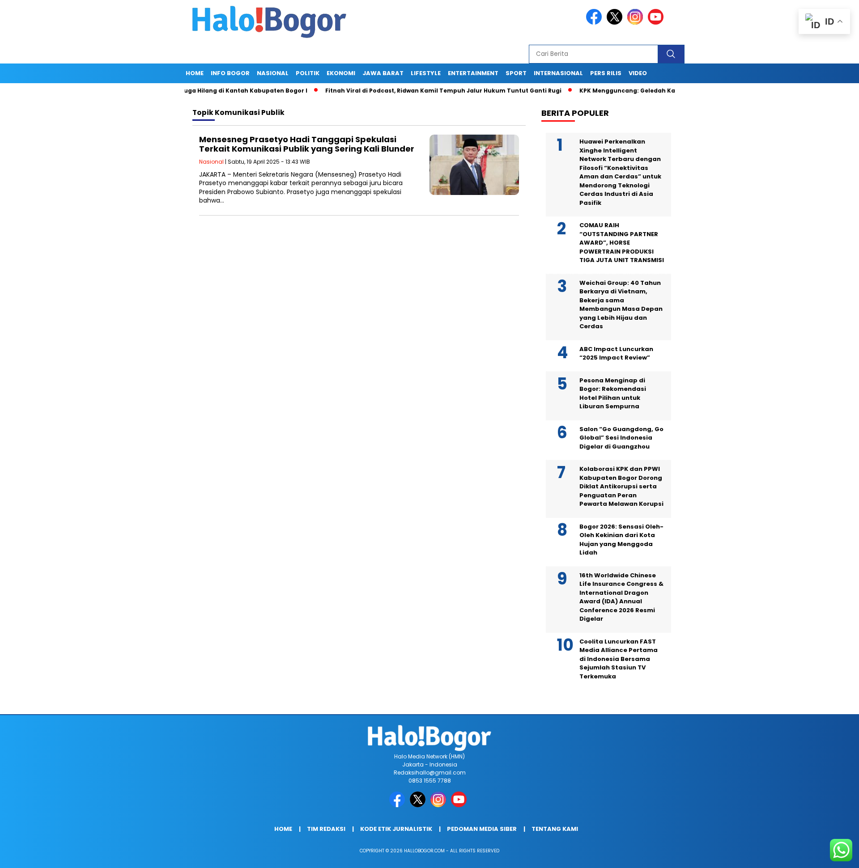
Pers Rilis (605, 73)
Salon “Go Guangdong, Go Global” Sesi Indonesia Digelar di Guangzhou (621, 438)
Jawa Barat (383, 73)
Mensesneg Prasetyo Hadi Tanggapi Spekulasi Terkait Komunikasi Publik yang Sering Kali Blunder (306, 144)
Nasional (273, 73)
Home (195, 73)
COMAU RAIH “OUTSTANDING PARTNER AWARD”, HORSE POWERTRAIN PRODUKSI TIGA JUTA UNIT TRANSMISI (621, 242)
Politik (307, 73)
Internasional (558, 73)
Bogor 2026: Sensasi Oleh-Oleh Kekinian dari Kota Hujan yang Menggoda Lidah (621, 539)
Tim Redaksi (326, 829)
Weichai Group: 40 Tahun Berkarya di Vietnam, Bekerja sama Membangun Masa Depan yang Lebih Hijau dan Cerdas (621, 305)
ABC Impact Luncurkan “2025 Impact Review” (616, 353)
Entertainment (473, 73)
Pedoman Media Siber (482, 829)
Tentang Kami (555, 829)
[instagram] (636, 22)
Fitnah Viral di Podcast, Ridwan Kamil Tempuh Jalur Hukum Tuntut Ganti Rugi (416, 90)
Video (638, 73)
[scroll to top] (826, 854)
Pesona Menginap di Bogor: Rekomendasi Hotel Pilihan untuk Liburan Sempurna (612, 393)
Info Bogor (230, 73)
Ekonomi (341, 73)
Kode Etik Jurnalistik (396, 829)
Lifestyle (426, 73)
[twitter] (616, 22)
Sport (516, 73)
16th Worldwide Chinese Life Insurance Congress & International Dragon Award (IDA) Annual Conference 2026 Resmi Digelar (621, 597)
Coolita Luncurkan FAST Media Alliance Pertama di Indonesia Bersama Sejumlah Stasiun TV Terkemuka (618, 659)
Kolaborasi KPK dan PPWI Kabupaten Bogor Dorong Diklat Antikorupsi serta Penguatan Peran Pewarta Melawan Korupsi (621, 486)
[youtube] (657, 22)
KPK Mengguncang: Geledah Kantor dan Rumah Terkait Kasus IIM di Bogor (665, 90)
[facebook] (595, 22)
